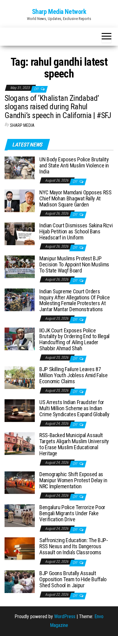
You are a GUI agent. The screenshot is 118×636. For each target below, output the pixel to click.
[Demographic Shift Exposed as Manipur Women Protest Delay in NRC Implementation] (20, 482)
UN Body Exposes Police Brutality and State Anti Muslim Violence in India (74, 165)
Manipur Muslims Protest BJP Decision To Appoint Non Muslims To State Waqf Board (74, 264)
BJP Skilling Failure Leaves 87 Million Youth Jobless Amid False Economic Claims (73, 375)
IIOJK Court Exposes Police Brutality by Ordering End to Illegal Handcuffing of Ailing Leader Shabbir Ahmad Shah (74, 339)
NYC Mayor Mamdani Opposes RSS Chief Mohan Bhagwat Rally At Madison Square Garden (75, 198)
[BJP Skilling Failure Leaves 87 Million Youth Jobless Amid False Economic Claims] (20, 377)
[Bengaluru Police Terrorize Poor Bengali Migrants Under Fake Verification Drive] (20, 515)
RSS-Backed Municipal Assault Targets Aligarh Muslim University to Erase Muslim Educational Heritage (74, 444)
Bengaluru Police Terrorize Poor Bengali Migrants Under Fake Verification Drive (72, 513)
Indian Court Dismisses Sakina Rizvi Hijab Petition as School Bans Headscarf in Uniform (76, 231)
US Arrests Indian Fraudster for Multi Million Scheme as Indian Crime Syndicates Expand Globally (74, 408)
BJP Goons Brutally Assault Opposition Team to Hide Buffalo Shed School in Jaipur (73, 579)
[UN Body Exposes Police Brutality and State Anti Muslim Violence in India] (20, 167)
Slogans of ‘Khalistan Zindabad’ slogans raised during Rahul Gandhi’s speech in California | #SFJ (58, 107)
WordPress (64, 616)
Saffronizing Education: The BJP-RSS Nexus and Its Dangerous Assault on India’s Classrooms (73, 546)
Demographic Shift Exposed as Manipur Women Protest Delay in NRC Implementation (73, 480)
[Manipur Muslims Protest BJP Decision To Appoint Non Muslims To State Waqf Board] (20, 266)
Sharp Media (22, 125)
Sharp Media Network (59, 11)
